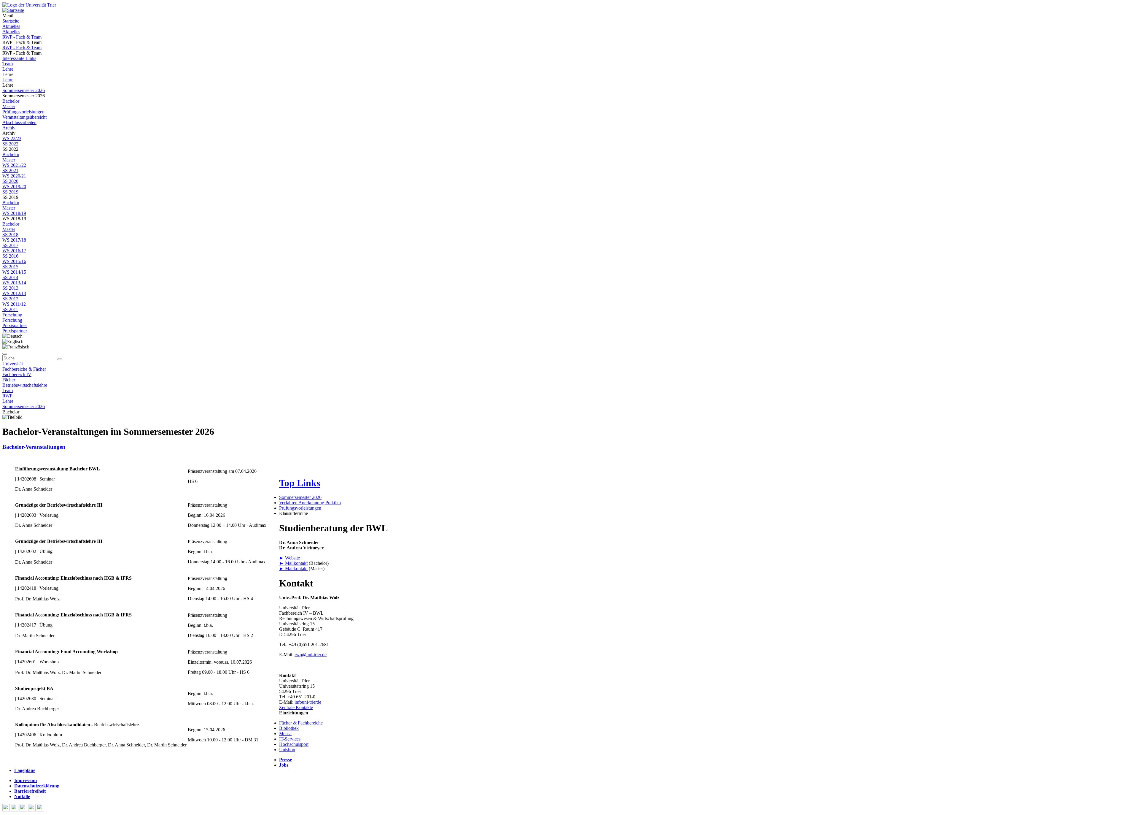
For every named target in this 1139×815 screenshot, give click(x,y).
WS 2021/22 (14, 165)
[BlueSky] (15, 809)
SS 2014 (10, 277)
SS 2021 (10, 170)
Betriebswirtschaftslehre (24, 385)
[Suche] (4, 354)
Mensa (285, 733)
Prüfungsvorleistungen (23, 111)
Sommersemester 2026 (23, 90)
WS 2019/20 (14, 186)
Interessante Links (19, 58)
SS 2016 (10, 256)
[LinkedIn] (40, 809)
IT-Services (289, 738)
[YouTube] (24, 809)
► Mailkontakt (293, 563)
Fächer (8, 379)
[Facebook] (6, 809)
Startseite (10, 20)
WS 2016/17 (14, 250)
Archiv (8, 127)
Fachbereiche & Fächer (24, 369)
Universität (12, 363)
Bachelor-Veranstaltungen (33, 447)
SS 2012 (10, 298)
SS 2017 (10, 245)
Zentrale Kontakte (296, 707)
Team (7, 63)
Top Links (299, 483)
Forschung (12, 314)
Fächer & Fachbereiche (301, 722)
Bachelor (10, 101)
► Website (289, 557)
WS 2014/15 (14, 272)
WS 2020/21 (14, 175)
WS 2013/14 (14, 282)
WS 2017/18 (14, 239)
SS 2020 (10, 181)
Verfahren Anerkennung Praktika (310, 502)
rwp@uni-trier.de (311, 654)
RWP (7, 395)
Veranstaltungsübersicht (24, 117)
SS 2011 (10, 309)
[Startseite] (29, 4)
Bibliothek (289, 728)
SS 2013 (10, 288)
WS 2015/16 (14, 261)
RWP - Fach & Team (22, 36)
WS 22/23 (11, 138)
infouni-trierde (308, 702)
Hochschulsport (293, 744)
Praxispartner (14, 325)
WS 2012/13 (14, 293)
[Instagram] (32, 809)
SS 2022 (10, 143)
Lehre (7, 69)
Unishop (287, 749)
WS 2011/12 (14, 304)
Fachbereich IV (16, 374)
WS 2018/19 (14, 213)
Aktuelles (11, 26)
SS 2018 (10, 234)
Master (8, 106)
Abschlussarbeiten (19, 122)
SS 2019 (10, 191)
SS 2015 (10, 266)
